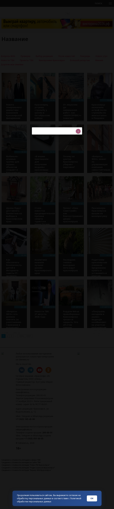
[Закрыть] (78, 131)
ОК (92, 498)
